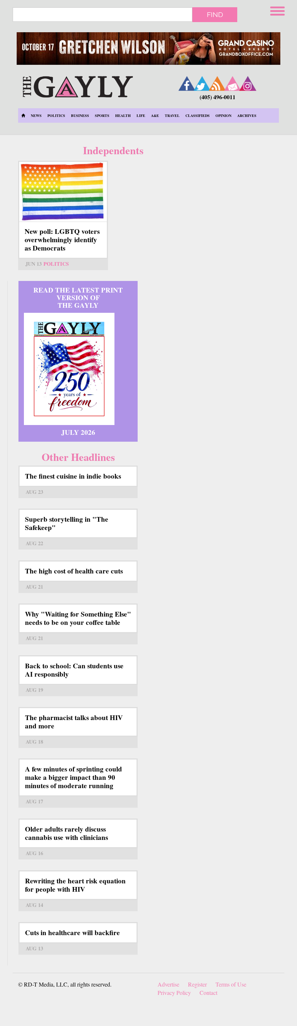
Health (123, 115)
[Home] (77, 85)
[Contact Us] (232, 83)
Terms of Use (231, 984)
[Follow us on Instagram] (247, 83)
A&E (155, 115)
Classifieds (197, 115)
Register (197, 984)
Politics (56, 115)
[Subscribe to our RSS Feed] (217, 83)
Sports (102, 115)
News (36, 115)
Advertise (168, 984)
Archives (246, 115)
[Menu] (278, 10)
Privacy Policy (174, 992)
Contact (208, 992)
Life (141, 115)
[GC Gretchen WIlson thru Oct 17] (148, 48)
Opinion (223, 115)
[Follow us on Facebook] (187, 83)
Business (80, 115)
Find (215, 14)
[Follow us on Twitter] (202, 83)
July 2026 (78, 432)
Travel (172, 115)
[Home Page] (23, 115)
